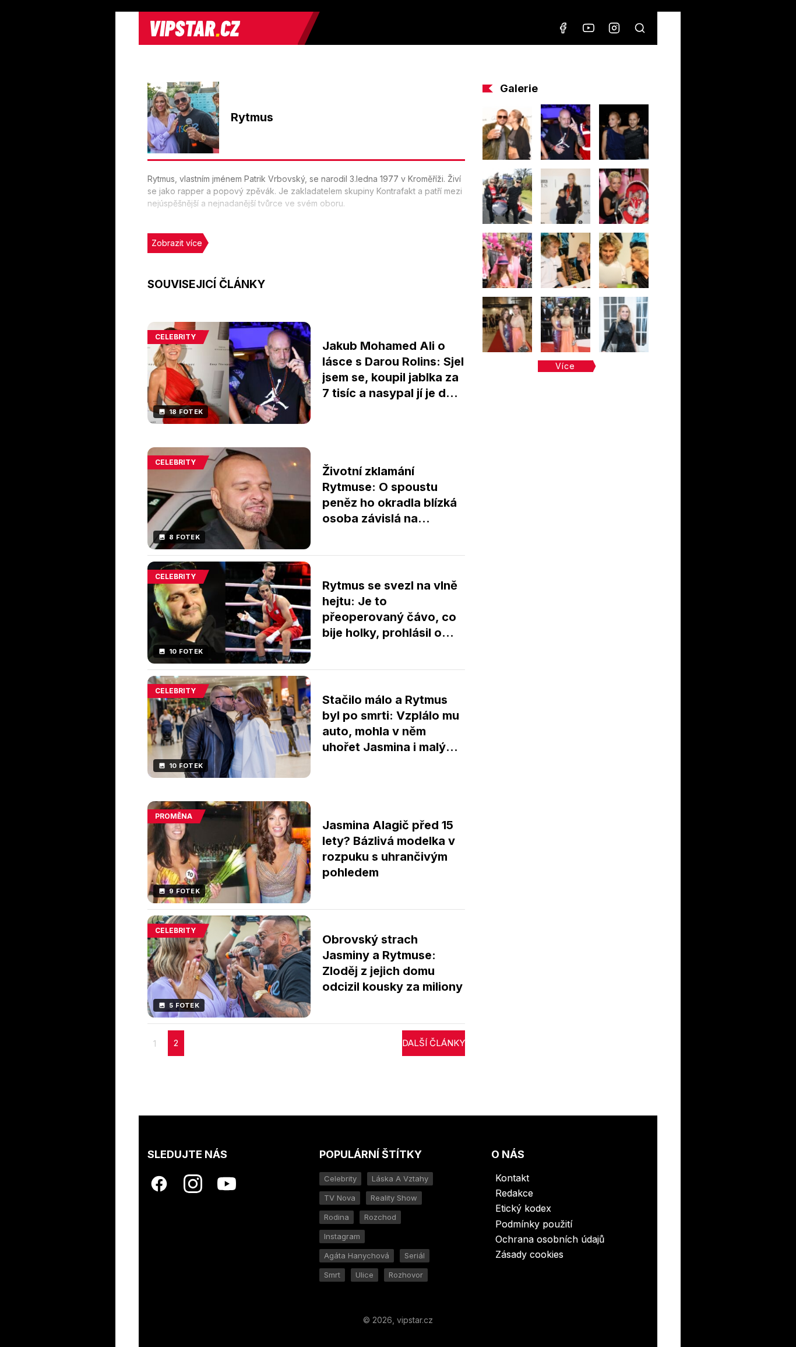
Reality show (394, 1197)
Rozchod (380, 1217)
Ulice (364, 1274)
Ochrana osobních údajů (549, 1239)
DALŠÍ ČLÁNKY (433, 1042)
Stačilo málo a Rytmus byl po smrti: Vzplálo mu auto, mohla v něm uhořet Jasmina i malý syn (390, 731)
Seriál (414, 1255)
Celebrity (340, 1178)
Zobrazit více (177, 243)
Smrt (332, 1274)
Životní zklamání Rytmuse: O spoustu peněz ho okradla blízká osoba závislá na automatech (389, 502)
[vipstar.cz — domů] (222, 28)
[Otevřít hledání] (640, 28)
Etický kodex (523, 1208)
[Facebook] (563, 28)
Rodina (336, 1217)
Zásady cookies (529, 1254)
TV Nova (339, 1197)
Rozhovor (406, 1274)
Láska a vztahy (400, 1178)
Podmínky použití (533, 1224)
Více (565, 366)
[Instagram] (614, 28)
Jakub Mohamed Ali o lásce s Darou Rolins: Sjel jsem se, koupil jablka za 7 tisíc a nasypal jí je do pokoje (393, 377)
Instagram (342, 1236)
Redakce (514, 1193)
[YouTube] (588, 28)
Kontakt (512, 1178)
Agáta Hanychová (356, 1255)
